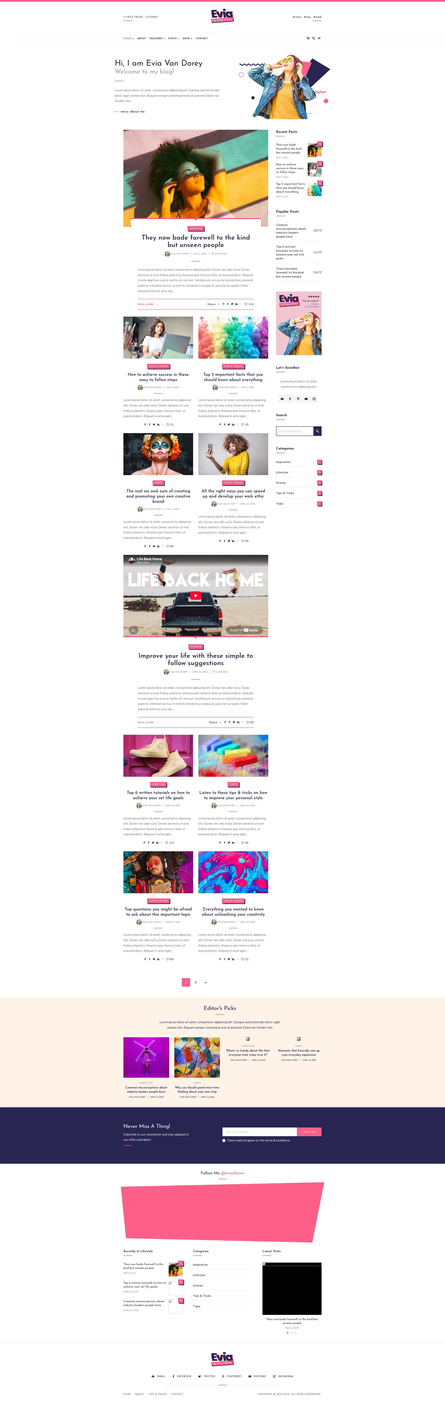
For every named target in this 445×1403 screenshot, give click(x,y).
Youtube (260, 1376)
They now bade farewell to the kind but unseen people (289, 148)
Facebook (184, 1376)
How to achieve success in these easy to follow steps (290, 168)
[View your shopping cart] (308, 38)
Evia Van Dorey (180, 254)
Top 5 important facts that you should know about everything (290, 188)
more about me (133, 111)
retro (298, 16)
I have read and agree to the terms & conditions (258, 1140)
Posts (172, 38)
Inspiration (283, 462)
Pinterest (234, 1376)
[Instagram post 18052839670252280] (203, 1214)
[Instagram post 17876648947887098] (279, 1214)
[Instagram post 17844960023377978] (316, 1211)
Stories (153, 17)
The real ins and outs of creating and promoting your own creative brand (158, 496)
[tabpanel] (292, 1296)
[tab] (287, 1333)
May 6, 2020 (200, 254)
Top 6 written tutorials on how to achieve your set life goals (290, 252)
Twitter (209, 1376)
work (319, 16)
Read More (146, 305)
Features (156, 38)
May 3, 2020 (173, 509)
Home (127, 38)
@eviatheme (232, 1173)
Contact (202, 38)
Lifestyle (195, 228)
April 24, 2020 (247, 504)
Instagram (285, 1376)
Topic (158, 482)
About (141, 38)
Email (161, 1376)
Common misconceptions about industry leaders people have (291, 231)
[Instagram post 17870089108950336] (166, 1211)
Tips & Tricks (134, 17)
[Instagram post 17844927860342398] (241, 1211)
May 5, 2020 (247, 387)
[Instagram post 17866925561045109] (128, 1214)
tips (308, 16)
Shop (186, 38)
